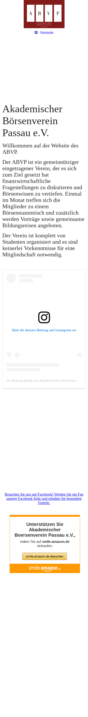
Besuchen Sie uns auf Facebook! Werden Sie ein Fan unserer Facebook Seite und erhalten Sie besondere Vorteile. (44, 498)
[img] (44, 14)
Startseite (47, 33)
